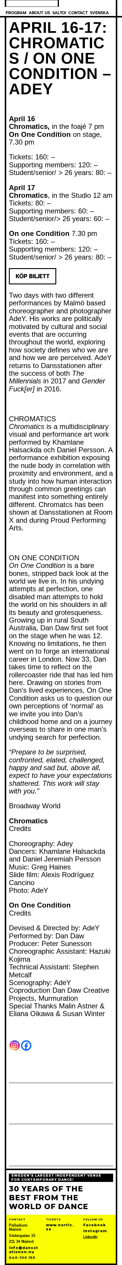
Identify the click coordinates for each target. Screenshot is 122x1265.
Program (16, 13)
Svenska (99, 13)
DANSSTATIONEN (32, 3)
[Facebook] (26, 1045)
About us (39, 13)
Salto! (59, 13)
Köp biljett (32, 276)
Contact (78, 13)
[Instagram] (14, 1045)
